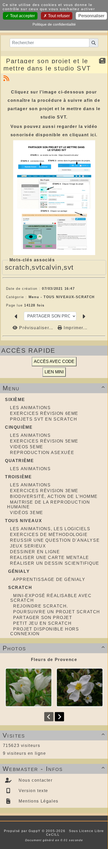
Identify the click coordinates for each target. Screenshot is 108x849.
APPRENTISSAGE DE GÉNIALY (49, 579)
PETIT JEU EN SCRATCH (42, 623)
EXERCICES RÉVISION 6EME (44, 413)
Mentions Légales (37, 801)
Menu (54, 388)
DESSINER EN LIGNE (35, 552)
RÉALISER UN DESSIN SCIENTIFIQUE (54, 563)
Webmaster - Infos (54, 768)
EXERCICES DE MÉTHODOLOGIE (49, 534)
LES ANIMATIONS (30, 407)
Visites (54, 735)
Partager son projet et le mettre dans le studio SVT (47, 64)
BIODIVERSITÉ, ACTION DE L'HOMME (54, 496)
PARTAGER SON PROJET (42, 617)
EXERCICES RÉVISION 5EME (44, 441)
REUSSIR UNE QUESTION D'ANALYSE (55, 540)
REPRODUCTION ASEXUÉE (42, 452)
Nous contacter (35, 780)
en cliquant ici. (80, 135)
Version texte (32, 790)
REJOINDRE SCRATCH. (40, 606)
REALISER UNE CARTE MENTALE (49, 557)
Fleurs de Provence (54, 659)
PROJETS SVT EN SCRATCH (43, 419)
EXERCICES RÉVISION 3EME (44, 490)
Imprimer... (75, 328)
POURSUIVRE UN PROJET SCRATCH (56, 612)
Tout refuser (58, 16)
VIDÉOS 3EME (26, 512)
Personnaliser (91, 16)
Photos (54, 648)
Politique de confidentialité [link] (54, 24)
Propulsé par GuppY (23, 831)
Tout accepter (22, 16)
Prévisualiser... (36, 328)
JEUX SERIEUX (28, 546)
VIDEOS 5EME (26, 447)
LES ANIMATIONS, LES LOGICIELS (50, 529)
